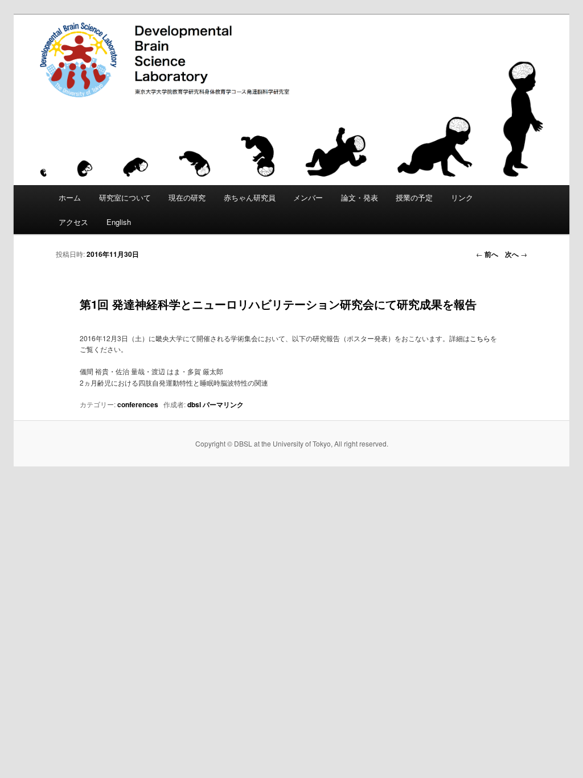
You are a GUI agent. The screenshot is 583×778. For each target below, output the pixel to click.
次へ (516, 254)
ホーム (70, 197)
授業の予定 (414, 197)
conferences (137, 404)
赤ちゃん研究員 (250, 197)
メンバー (308, 197)
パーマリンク (223, 404)
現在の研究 (187, 197)
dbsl (194, 404)
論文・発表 (359, 197)
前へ (487, 254)
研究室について (125, 197)
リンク (462, 197)
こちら (480, 338)
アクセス (73, 221)
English (118, 221)
